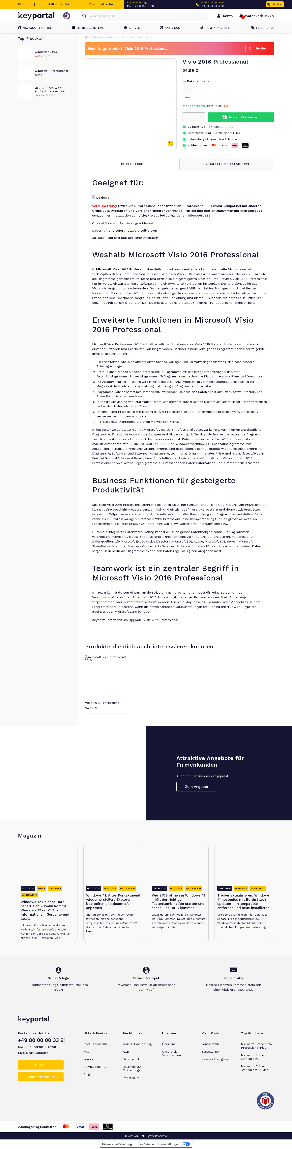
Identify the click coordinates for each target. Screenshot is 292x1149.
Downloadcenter (101, 4)
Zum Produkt (258, 48)
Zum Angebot (196, 786)
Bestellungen (210, 1051)
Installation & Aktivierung (227, 164)
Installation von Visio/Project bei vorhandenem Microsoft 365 (161, 215)
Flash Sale (265, 28)
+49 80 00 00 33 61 (212, 6)
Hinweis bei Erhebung (117, 1144)
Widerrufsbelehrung (137, 1044)
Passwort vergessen (216, 1059)
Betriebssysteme (90, 28)
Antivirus (172, 28)
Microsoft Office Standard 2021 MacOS (256, 1068)
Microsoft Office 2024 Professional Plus (256, 1045)
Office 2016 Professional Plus (189, 206)
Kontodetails (210, 1044)
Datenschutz (132, 1059)
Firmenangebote (218, 28)
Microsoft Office (37, 28)
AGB (126, 1051)
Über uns (168, 1044)
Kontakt (89, 1059)
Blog (21, 4)
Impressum (131, 1078)
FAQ (86, 1051)
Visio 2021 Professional (161, 620)
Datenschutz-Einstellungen (132, 1068)
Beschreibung (132, 164)
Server (134, 28)
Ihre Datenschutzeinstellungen (159, 1144)
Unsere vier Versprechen (171, 1053)
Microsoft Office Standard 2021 (252, 1057)
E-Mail (40, 1065)
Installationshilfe (57, 4)
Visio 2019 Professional (146, 48)
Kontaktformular (41, 1077)
